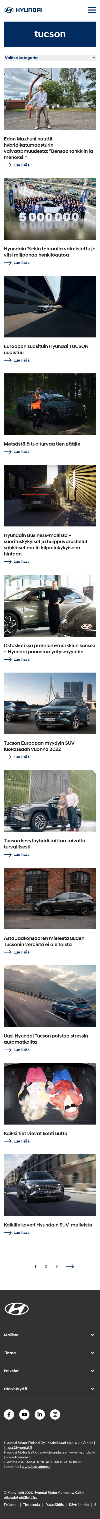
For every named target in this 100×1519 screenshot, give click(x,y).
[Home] (23, 11)
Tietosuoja (31, 1505)
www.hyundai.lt (18, 1457)
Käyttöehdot (79, 1505)
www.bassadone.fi (36, 1467)
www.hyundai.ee (53, 1452)
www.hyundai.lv (82, 1452)
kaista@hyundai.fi (18, 1448)
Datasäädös (54, 1505)
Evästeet (11, 1505)
